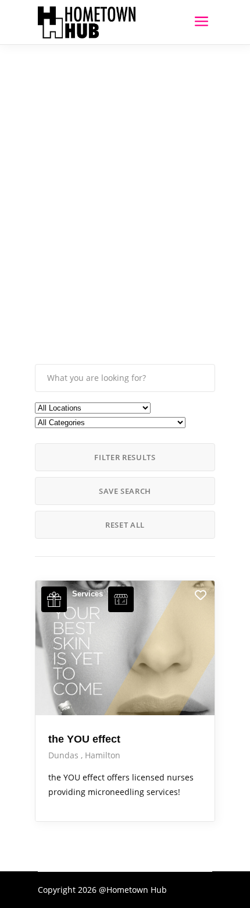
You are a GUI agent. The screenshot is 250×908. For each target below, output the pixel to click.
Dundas (64, 755)
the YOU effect (84, 739)
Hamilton (102, 755)
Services (87, 593)
